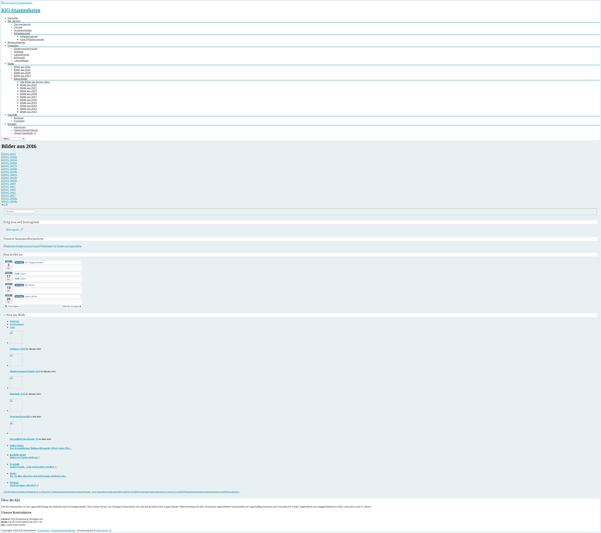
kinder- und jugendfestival (98, 491)
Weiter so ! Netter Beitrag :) (24, 456)
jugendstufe (67, 491)
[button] (12, 306)
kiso (123, 491)
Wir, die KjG (14, 20)
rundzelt (116, 491)
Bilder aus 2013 (28, 108)
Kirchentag (142, 491)
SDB (133, 491)
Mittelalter (188, 491)
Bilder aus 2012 (28, 111)
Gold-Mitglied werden (32, 39)
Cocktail (177, 491)
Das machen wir (22, 24)
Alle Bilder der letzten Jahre (35, 81)
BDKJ (128, 491)
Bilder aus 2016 (28, 99)
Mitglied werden (29, 36)
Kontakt (12, 123)
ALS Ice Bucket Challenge (47, 491)
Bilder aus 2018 (28, 93)
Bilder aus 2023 (22, 75)
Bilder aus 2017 (28, 96)
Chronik (18, 27)
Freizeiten (13, 45)
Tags (12, 327)
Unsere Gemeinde (23, 132)
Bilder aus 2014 (28, 105)
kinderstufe (15, 491)
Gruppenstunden (23, 30)
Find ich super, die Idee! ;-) (24, 484)
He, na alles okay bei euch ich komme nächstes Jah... (38, 475)
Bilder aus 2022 (28, 84)
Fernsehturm (232, 491)
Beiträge (14, 321)
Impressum (20, 127)
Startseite (13, 17)
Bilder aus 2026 (22, 66)
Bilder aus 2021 (28, 87)
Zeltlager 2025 (18, 349)
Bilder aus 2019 (28, 90)
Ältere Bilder (21, 78)
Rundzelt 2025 (17, 394)
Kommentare (17, 324)
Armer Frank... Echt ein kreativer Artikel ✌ (33, 465)
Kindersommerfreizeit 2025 (25, 371)
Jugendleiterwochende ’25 (24, 439)
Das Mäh (12, 114)
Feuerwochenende (20, 416)
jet (23, 491)
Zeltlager (19, 51)
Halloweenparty (157, 491)
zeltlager (29, 491)
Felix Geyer (102, 530)
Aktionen (19, 117)
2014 (6, 491)
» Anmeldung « (21, 60)
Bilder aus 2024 (22, 72)
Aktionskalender (16, 42)
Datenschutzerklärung (26, 129)
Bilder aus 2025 (22, 69)
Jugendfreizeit (21, 54)
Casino (169, 491)
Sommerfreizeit (217, 491)
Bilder (11, 63)
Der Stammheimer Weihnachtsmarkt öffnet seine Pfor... (41, 447)
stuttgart (79, 491)
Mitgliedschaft (22, 33)
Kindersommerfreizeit (26, 48)
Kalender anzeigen (71, 306)
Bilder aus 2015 (28, 102)
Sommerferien (201, 491)
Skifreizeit (19, 57)
